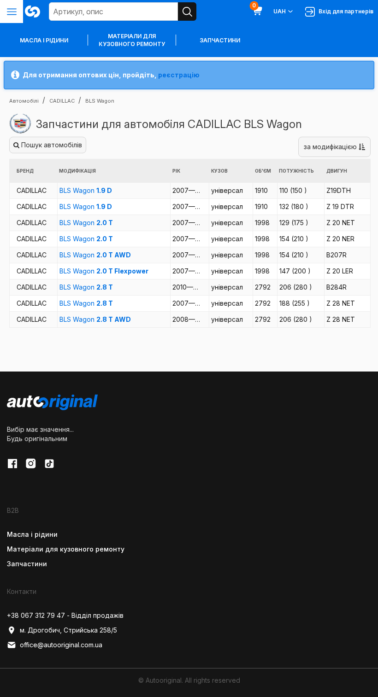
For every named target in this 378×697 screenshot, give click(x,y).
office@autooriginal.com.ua (61, 645)
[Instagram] (30, 463)
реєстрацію (179, 75)
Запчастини (220, 40)
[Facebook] (12, 463)
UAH (279, 11)
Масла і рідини (32, 534)
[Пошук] (187, 11)
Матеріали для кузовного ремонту (132, 40)
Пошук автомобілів (50, 145)
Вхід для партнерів (344, 11)
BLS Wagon (85, 190)
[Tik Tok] (49, 463)
